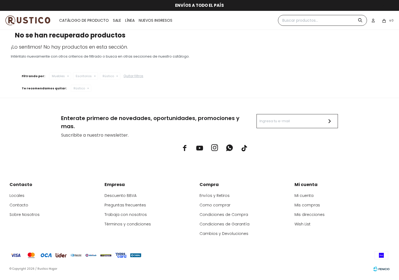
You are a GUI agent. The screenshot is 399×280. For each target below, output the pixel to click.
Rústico (108, 76)
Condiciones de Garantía (224, 224)
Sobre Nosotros (25, 214)
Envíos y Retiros (214, 195)
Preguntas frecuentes (125, 205)
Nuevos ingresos (155, 20)
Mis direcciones (309, 214)
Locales (17, 195)
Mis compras (307, 205)
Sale (117, 20)
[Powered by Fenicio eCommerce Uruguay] (381, 269)
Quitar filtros (133, 76)
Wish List (302, 224)
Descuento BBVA (120, 195)
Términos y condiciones (127, 224)
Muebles (58, 76)
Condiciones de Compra (223, 214)
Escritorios (84, 76)
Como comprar (214, 205)
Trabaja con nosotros (125, 214)
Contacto (19, 205)
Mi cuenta (304, 195)
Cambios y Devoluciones (223, 233)
